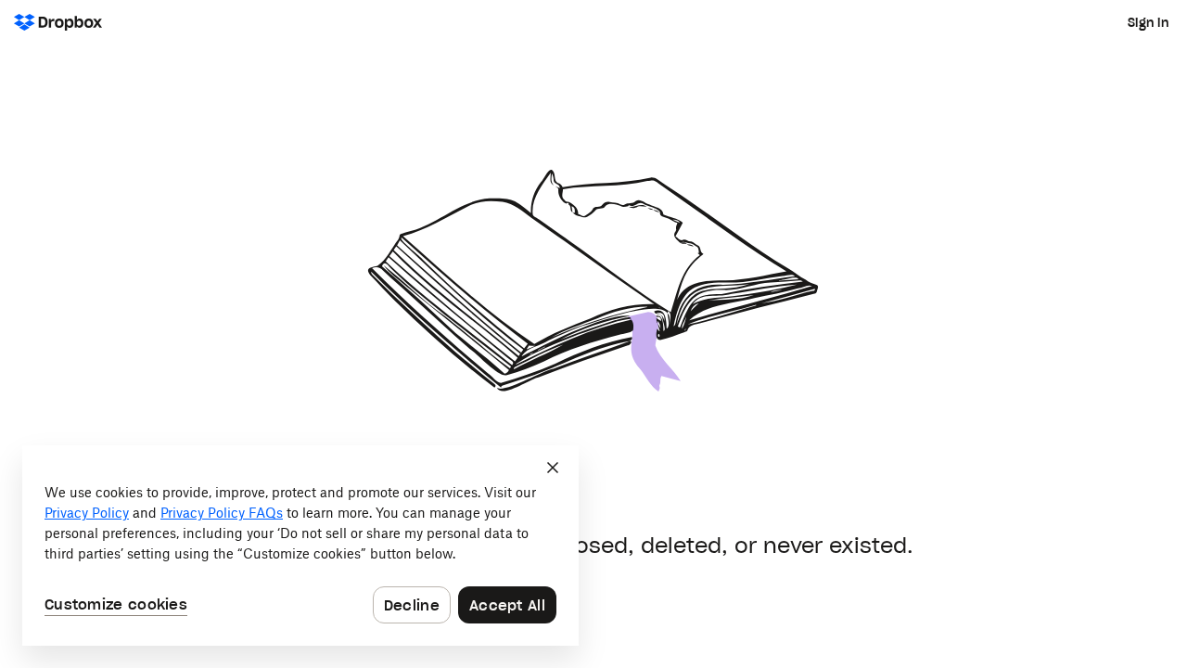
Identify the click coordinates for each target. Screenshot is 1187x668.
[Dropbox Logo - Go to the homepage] (57, 22)
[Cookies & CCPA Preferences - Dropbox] (300, 545)
